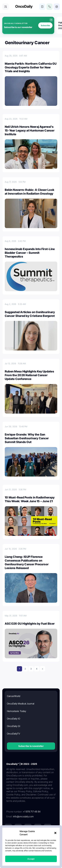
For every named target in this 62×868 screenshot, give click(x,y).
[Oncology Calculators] (42, 6)
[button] (55, 832)
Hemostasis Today (16, 711)
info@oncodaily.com (23, 816)
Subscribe (45, 25)
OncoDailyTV (13, 733)
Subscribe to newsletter (31, 746)
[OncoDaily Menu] (5, 6)
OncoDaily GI (13, 726)
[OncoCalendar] (57, 6)
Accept (30, 858)
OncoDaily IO (13, 718)
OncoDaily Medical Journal (20, 703)
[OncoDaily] (24, 7)
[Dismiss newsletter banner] (51, 20)
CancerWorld (13, 696)
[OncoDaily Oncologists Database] (49, 6)
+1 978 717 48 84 (32, 811)
